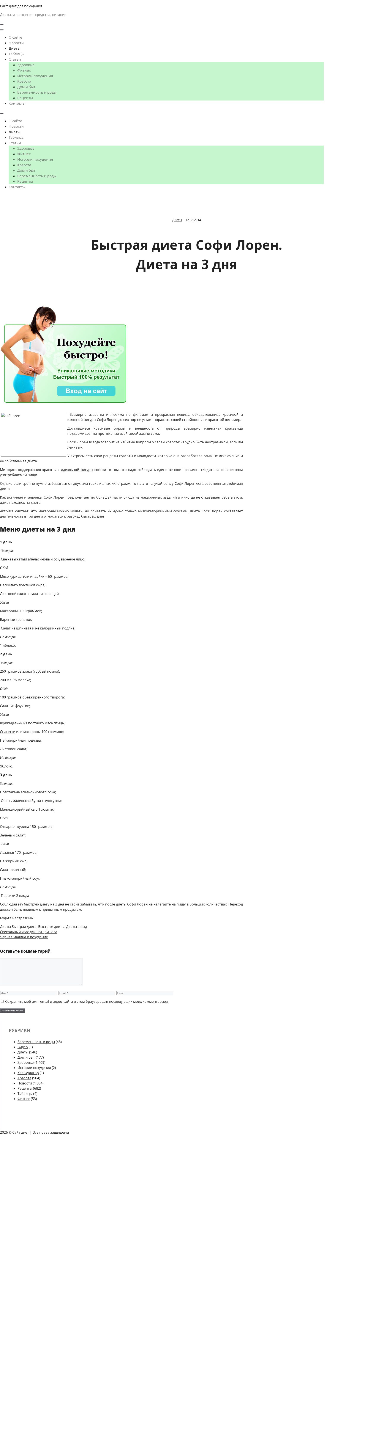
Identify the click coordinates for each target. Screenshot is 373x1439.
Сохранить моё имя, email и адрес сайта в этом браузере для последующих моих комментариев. (87, 1001)
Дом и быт (26, 86)
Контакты (17, 103)
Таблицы (16, 53)
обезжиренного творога (43, 697)
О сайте (15, 37)
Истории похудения (35, 75)
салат (20, 835)
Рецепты (25, 97)
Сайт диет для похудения (21, 6)
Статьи (15, 59)
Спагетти (7, 731)
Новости (16, 42)
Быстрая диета (24, 926)
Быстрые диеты (51, 926)
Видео (22, 1047)
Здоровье (26, 64)
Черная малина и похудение (24, 937)
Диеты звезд (76, 926)
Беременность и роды (37, 92)
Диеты (14, 48)
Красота (24, 81)
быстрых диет (92, 516)
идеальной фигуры (77, 469)
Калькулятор (28, 1072)
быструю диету (37, 904)
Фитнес (24, 70)
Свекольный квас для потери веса (28, 931)
